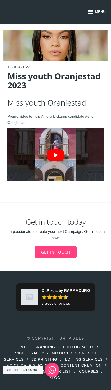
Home (21, 347)
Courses (88, 371)
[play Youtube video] (55, 155)
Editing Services (84, 359)
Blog (54, 378)
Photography (78, 347)
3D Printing (44, 359)
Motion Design (68, 353)
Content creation (81, 365)
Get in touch (55, 252)
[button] (55, 297)
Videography (29, 353)
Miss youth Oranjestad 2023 (53, 81)
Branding (44, 347)
